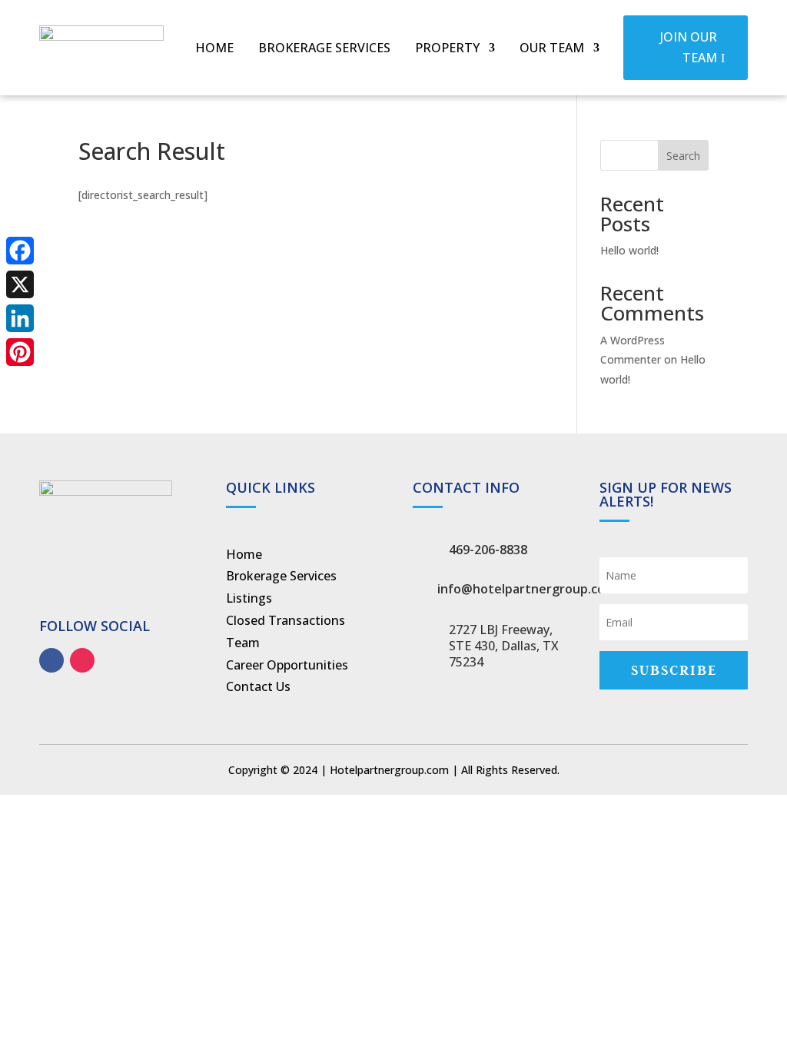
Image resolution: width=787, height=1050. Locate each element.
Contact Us (258, 686)
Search (683, 155)
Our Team (552, 49)
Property (447, 49)
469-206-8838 (488, 549)
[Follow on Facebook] (51, 660)
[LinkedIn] (20, 318)
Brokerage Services (324, 49)
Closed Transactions (285, 620)
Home (214, 49)
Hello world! (629, 250)
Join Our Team (688, 47)
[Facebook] (20, 250)
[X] (20, 284)
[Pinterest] (20, 352)
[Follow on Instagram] (82, 660)
